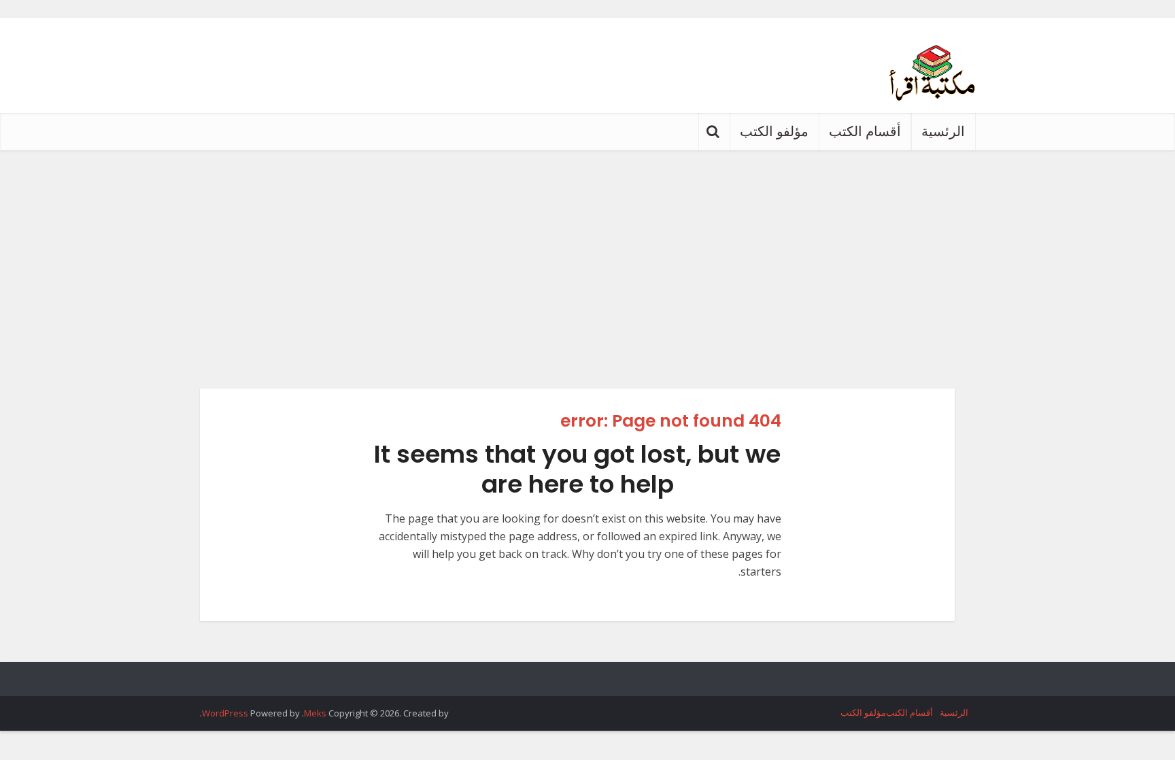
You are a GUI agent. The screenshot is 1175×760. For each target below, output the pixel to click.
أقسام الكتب (865, 131)
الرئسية (943, 131)
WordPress (225, 713)
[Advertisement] (587, 252)
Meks (315, 713)
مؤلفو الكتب (774, 131)
